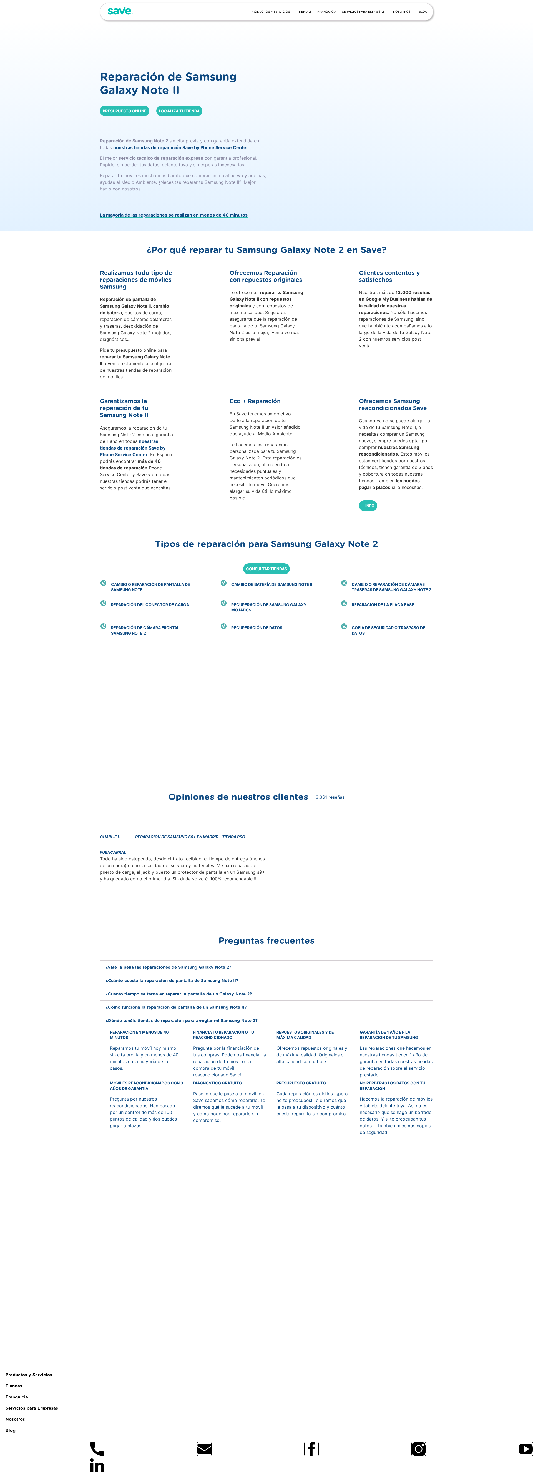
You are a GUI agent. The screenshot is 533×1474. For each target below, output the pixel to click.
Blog (423, 12)
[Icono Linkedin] (97, 1465)
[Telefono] (97, 1449)
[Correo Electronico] (204, 1449)
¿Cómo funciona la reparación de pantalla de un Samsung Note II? (176, 1007)
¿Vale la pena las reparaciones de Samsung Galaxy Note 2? (168, 967)
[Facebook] (311, 1449)
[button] (183, 906)
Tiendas (305, 12)
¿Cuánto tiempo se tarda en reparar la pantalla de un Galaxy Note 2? (179, 994)
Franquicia (326, 12)
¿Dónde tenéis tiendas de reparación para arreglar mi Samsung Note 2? (182, 1021)
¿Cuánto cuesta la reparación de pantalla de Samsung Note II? (172, 981)
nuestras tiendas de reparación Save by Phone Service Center (180, 147)
